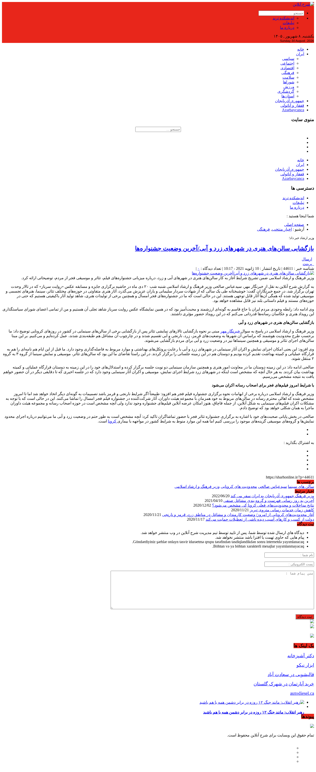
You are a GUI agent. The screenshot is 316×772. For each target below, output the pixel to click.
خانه (300, 49)
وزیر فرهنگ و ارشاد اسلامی (197, 486)
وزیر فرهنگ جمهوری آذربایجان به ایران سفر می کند (272, 496)
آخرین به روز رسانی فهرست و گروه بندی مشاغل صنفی (268, 500)
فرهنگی (287, 73)
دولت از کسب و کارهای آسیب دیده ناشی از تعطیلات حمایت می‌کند (260, 519)
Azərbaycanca (293, 110)
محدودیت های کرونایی (239, 486)
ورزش (288, 87)
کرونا (112, 421)
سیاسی (288, 58)
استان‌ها (287, 96)
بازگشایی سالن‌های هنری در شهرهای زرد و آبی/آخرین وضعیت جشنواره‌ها (224, 248)
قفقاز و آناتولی (292, 105)
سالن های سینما (301, 486)
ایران (300, 54)
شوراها (288, 82)
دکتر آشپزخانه (300, 655)
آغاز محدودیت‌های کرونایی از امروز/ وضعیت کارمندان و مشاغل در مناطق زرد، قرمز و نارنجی (238, 515)
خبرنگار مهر (230, 331)
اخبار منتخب (282, 229)
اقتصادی (287, 68)
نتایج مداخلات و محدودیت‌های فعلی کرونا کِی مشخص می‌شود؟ (263, 505)
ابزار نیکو (305, 665)
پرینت (308, 264)
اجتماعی (287, 63)
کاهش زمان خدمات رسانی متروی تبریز (282, 510)
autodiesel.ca (302, 693)
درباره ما (287, 27)
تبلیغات (288, 23)
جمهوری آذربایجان (289, 101)
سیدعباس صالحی (272, 486)
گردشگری (285, 91)
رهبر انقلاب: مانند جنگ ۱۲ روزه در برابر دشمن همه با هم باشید (253, 712)
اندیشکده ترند (283, 18)
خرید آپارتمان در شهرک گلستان (284, 683)
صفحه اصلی (294, 224)
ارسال (307, 259)
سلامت (288, 77)
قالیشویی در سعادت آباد (291, 674)
